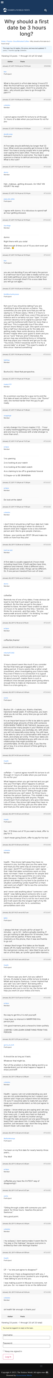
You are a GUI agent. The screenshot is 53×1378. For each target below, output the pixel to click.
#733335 (47, 410)
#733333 (47, 354)
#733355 (47, 1190)
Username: (8, 1335)
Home (3, 41)
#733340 (47, 578)
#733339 (47, 545)
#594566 (47, 66)
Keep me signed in (13, 1351)
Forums (9, 41)
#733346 (47, 845)
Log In (8, 1356)
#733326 (47, 100)
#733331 (47, 255)
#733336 (47, 441)
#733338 (47, 507)
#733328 (47, 167)
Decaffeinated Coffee (21, 41)
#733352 (47, 1077)
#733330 (47, 220)
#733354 (47, 1164)
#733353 (47, 1133)
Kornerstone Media (24, 1375)
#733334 (47, 379)
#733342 (47, 647)
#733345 (47, 814)
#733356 (47, 1223)
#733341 (47, 623)
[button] (2, 2)
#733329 (47, 193)
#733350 (47, 998)
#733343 (47, 692)
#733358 (47, 1292)
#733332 (47, 289)
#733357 (47, 1252)
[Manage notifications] (47, 1372)
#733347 (47, 912)
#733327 (47, 128)
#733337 (47, 482)
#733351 (47, 1039)
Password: (7, 1343)
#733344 (47, 755)
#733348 (47, 959)
